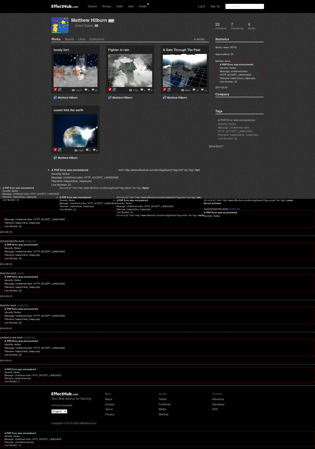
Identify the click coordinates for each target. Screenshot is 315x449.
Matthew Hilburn (89, 20)
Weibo (162, 409)
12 (205, 90)
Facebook (165, 404)
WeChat (163, 414)
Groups (106, 6)
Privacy (109, 414)
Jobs (131, 6)
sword (20, 273)
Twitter (163, 399)
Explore (92, 6)
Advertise (218, 399)
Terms (109, 409)
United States (85, 25)
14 (197, 90)
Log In (201, 6)
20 (96, 90)
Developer (218, 404)
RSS (215, 409)
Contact (110, 404)
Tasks (119, 6)
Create (143, 6)
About (108, 399)
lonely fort (234, 209)
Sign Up (215, 6)
